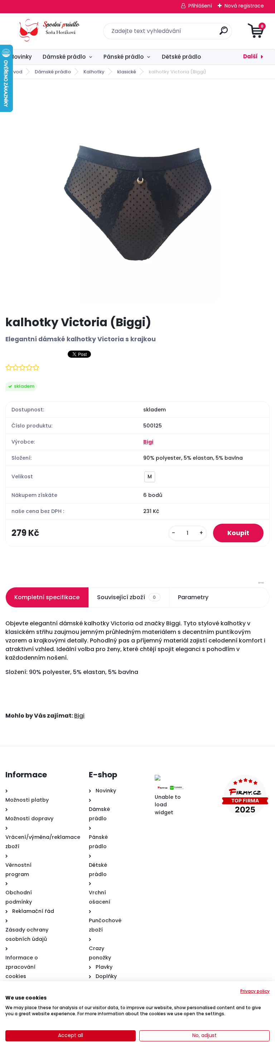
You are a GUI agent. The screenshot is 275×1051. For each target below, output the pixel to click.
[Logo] (49, 31)
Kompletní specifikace (46, 597)
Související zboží (126, 597)
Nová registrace (244, 5)
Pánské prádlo (123, 56)
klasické (126, 71)
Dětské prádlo (181, 56)
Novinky (21, 56)
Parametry (193, 597)
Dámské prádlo (64, 56)
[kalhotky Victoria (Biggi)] (137, 197)
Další (250, 56)
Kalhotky (94, 71)
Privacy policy (255, 991)
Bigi (148, 441)
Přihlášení (200, 5)
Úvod (16, 71)
